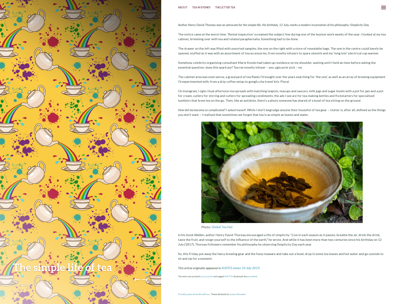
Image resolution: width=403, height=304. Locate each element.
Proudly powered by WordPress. (194, 294)
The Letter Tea (225, 7)
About (182, 7)
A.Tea (16, 280)
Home (22, 6)
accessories (207, 276)
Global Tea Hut (222, 227)
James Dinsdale (237, 294)
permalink (252, 276)
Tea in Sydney (201, 7)
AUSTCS (228, 276)
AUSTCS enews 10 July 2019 (240, 268)
